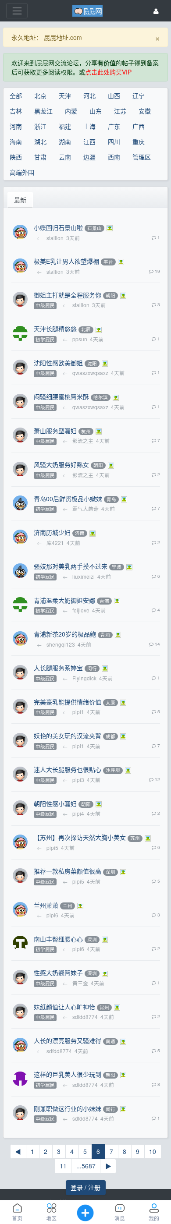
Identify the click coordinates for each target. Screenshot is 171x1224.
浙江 (40, 126)
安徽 (145, 110)
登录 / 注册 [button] (85, 1187)
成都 (110, 736)
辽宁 (138, 95)
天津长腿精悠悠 (55, 328)
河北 (89, 95)
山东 (95, 110)
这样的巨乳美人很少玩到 (67, 1074)
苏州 (135, 838)
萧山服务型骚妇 (55, 430)
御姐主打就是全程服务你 (67, 294)
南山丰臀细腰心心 (58, 938)
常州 (104, 1007)
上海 (89, 126)
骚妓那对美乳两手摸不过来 (70, 566)
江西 (89, 141)
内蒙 (71, 110)
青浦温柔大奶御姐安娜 (64, 600)
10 (152, 1151)
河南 (16, 126)
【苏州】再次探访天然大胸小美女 (80, 837)
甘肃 (40, 156)
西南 (114, 156)
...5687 (86, 1165)
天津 (65, 95)
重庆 (138, 141)
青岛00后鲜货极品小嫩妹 (68, 498)
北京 (40, 95)
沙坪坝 (113, 770)
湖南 (65, 141)
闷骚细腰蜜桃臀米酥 (61, 396)
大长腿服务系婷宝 (58, 667)
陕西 (16, 156)
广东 (114, 126)
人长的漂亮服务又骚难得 (67, 1040)
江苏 (120, 110)
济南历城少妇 (52, 532)
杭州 (86, 431)
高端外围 (22, 172)
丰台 (108, 261)
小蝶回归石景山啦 (58, 227)
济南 (80, 533)
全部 (16, 95)
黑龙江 (43, 110)
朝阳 (110, 295)
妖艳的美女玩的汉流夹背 (67, 735)
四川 (114, 141)
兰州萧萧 (46, 905)
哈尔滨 (100, 397)
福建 (65, 126)
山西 (114, 95)
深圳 (110, 872)
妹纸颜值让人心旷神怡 (64, 1006)
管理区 (141, 156)
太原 (110, 702)
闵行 (92, 668)
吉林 (16, 110)
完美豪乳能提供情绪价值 (67, 701)
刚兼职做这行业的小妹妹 (67, 1108)
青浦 (104, 601)
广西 (138, 126)
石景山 (94, 228)
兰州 (67, 905)
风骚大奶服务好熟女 (61, 464)
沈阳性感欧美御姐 (58, 362)
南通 (110, 1041)
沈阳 (92, 363)
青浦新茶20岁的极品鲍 (65, 634)
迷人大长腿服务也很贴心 (67, 769)
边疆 (89, 156)
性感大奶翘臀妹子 (58, 972)
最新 (20, 199)
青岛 (111, 499)
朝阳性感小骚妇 (55, 803)
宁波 (116, 567)
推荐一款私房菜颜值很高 (67, 871)
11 (63, 1165)
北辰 (86, 329)
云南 (65, 156)
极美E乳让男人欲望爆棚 (66, 261)
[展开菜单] (17, 10)
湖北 (40, 141)
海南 (16, 141)
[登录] (156, 11)
